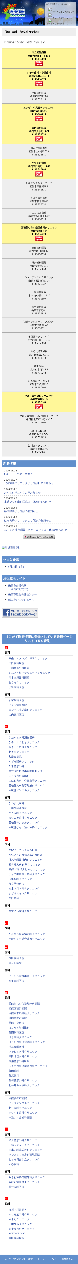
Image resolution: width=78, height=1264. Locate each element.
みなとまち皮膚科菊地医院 (24, 1154)
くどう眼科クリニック (22, 761)
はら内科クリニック (20, 1037)
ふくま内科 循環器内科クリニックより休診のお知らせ (35, 529)
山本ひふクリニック (20, 1224)
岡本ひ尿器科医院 (19, 677)
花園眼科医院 (16, 1032)
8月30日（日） (16, 566)
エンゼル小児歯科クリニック (25, 709)
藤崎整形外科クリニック (23, 1080)
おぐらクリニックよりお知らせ (22, 492)
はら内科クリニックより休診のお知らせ (27, 520)
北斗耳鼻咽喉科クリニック (24, 1085)
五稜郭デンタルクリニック (24, 822)
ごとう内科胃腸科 (19, 775)
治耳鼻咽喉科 (16, 1046)
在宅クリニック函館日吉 (63, 12)
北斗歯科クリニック (20, 1107)
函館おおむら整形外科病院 (24, 1003)
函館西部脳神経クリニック (24, 1013)
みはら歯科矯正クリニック (24, 1182)
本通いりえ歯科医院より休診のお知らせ (27, 501)
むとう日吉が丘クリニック (24, 1159)
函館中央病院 (16, 1022)
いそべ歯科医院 (18, 705)
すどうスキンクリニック (23, 893)
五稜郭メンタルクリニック (24, 790)
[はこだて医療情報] (39, 17)
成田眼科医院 (16, 958)
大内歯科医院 (16, 714)
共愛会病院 (15, 756)
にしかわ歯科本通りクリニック (27, 975)
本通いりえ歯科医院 (20, 1117)
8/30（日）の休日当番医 (18, 473)
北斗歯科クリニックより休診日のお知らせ (29, 483)
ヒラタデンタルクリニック (24, 1103)
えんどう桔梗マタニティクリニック (29, 672)
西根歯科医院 (16, 980)
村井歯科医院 (16, 1186)
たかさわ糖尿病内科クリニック (27, 933)
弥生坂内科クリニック (22, 1228)
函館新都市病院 (18, 1017)
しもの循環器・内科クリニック (27, 874)
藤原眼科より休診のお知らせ (21, 511)
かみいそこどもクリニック (24, 742)
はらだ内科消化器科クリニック (27, 1041)
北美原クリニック (19, 751)
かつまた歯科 (16, 803)
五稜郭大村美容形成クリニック (27, 785)
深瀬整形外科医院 (19, 1061)
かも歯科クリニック (20, 812)
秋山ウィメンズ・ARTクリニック (28, 658)
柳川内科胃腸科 (18, 1209)
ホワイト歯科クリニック (23, 1112)
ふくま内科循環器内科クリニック (28, 1066)
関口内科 (14, 898)
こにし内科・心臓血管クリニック (28, 780)
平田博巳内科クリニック (23, 1056)
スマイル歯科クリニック (23, 911)
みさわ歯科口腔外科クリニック (27, 1177)
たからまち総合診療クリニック (60, 23)
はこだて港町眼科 (19, 1027)
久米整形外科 (16, 766)
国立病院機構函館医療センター (27, 771)
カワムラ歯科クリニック (63, 18)
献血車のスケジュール (21, 599)
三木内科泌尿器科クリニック (25, 1149)
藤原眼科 (14, 1075)
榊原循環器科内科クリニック (25, 859)
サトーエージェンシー (47, 1259)
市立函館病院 (16, 883)
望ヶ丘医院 (15, 962)
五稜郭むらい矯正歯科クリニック (28, 827)
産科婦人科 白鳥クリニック (24, 864)
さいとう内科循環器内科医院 (25, 854)
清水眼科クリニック (20, 878)
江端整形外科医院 (19, 668)
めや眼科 (14, 1164)
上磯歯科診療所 (18, 808)
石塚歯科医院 (16, 700)
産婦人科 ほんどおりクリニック (27, 869)
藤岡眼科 (14, 1070)
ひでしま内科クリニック (23, 1051)
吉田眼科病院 (16, 1238)
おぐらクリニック (19, 682)
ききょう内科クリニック (23, 747)
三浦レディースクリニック (24, 1145)
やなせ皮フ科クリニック (23, 1214)
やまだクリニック (19, 1219)
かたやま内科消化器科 (22, 737)
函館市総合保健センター (22, 594)
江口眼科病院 (16, 663)
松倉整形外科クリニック (23, 1140)
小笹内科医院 (16, 687)
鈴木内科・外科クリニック (24, 888)
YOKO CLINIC (17, 1233)
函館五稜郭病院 (18, 1008)
